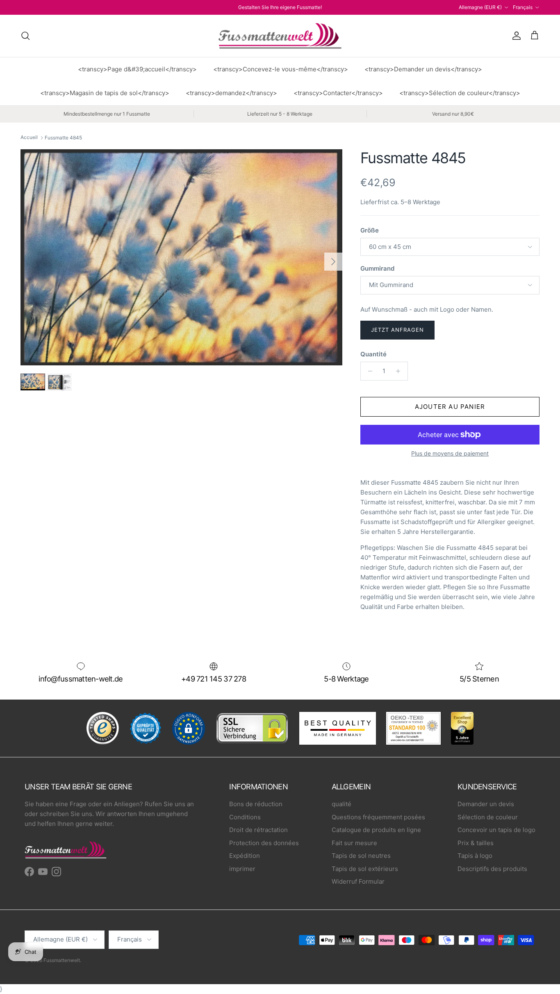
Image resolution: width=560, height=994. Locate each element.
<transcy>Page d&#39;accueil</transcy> (137, 69)
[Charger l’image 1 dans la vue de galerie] (181, 257)
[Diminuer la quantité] (368, 371)
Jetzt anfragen (397, 329)
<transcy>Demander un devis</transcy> (423, 69)
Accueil (29, 138)
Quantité (373, 354)
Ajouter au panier (450, 406)
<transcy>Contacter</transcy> (338, 93)
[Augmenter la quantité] (400, 371)
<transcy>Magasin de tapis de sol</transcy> (104, 93)
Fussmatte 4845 (63, 138)
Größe (369, 230)
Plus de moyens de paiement (450, 453)
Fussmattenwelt (61, 960)
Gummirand (377, 268)
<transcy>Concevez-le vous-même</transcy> (280, 69)
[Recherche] (25, 36)
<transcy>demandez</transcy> (231, 93)
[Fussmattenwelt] (280, 36)
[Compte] (514, 36)
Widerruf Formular (358, 881)
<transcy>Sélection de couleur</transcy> (459, 93)
